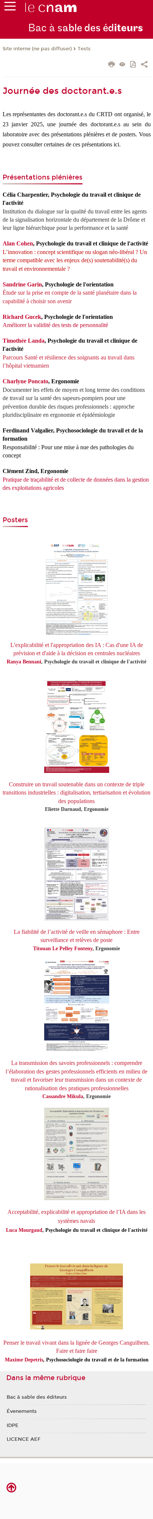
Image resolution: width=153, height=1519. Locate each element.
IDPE (13, 1425)
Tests (84, 49)
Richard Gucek (22, 317)
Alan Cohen (18, 243)
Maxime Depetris (24, 1360)
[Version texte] (122, 65)
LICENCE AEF (23, 1439)
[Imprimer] (111, 65)
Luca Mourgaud (24, 1230)
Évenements (22, 1411)
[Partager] (144, 65)
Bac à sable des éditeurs (37, 1397)
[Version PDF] (133, 65)
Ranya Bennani (24, 662)
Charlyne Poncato (25, 381)
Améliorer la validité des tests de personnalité (55, 325)
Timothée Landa (24, 340)
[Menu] (10, 8)
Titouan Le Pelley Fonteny (62, 948)
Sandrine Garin (22, 284)
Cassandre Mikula (62, 1096)
